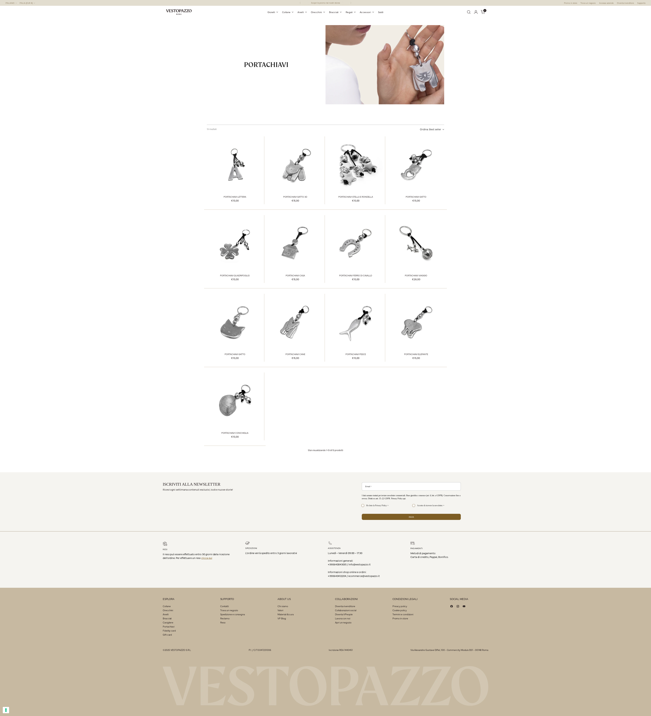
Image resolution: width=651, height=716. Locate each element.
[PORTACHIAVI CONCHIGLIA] (235, 401)
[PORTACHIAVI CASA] (295, 243)
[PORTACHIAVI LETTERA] (235, 164)
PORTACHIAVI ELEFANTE (416, 354)
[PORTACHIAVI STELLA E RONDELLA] (356, 164)
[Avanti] (350, 3)
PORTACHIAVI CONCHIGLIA (234, 432)
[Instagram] (458, 606)
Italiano (9, 3)
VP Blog (282, 618)
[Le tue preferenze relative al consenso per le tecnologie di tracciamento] (6, 710)
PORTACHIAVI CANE (295, 354)
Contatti (224, 606)
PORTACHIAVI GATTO (416, 196)
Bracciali (167, 618)
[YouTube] (464, 606)
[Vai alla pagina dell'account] (475, 12)
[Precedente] (300, 3)
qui (404, 498)
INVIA (411, 516)
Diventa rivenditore (345, 606)
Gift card (167, 634)
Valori (280, 610)
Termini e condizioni (402, 614)
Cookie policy (399, 610)
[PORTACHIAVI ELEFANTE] (416, 322)
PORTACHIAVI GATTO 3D (295, 196)
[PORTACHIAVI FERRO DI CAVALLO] (356, 243)
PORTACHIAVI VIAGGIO (416, 275)
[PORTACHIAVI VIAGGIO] (416, 243)
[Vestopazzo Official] (179, 12)
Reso (223, 622)
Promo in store (400, 618)
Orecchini (168, 610)
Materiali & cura (286, 614)
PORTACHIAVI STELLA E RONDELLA (355, 196)
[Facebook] (451, 606)
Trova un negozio (229, 610)
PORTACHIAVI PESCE (356, 354)
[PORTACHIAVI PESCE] (356, 322)
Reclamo (225, 618)
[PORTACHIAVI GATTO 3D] (295, 164)
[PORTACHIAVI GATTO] (416, 164)
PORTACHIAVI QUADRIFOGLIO (235, 275)
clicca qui (206, 558)
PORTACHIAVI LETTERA (235, 196)
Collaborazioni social (345, 610)
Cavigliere (168, 622)
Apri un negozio (343, 622)
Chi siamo (283, 606)
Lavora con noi (342, 618)
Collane (167, 606)
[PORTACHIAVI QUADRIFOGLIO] (235, 243)
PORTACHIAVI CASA (295, 275)
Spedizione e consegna (232, 614)
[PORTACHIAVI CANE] (295, 322)
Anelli (166, 614)
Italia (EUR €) (26, 3)
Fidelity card (169, 630)
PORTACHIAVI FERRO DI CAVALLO (355, 275)
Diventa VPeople (344, 614)
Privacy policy (399, 606)
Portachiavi (168, 626)
